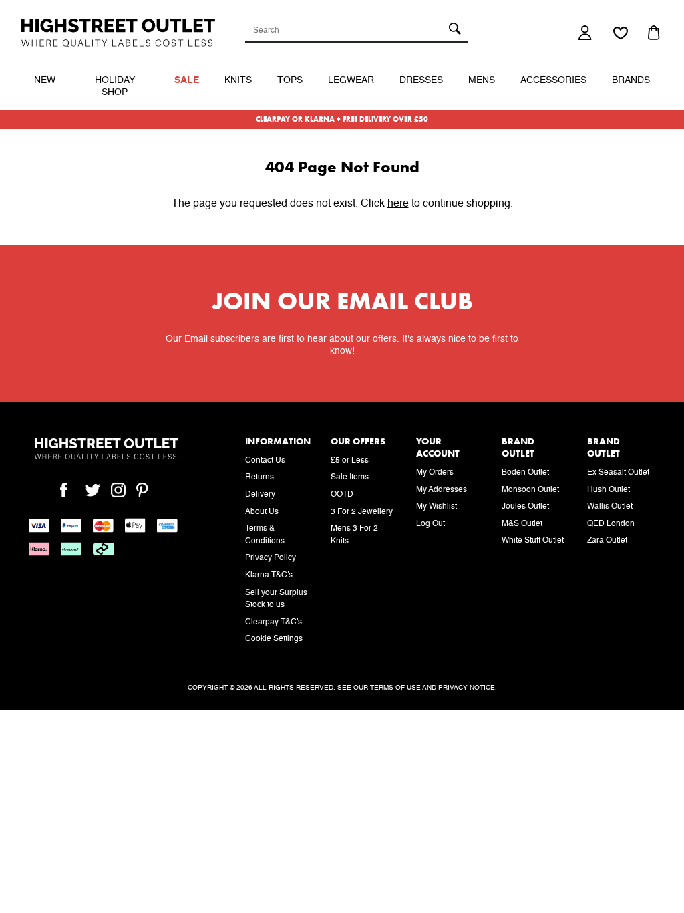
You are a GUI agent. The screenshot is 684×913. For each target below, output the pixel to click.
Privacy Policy (270, 558)
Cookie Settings (274, 639)
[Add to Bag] (655, 33)
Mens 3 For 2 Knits (354, 535)
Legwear (351, 80)
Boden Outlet (525, 473)
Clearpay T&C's (273, 622)
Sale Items (350, 477)
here (398, 204)
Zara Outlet (607, 541)
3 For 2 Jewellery (362, 512)
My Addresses (441, 490)
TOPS (290, 80)
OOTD (342, 495)
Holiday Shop (115, 86)
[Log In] (585, 32)
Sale (186, 80)
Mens (481, 80)
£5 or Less (350, 460)
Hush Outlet (608, 490)
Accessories (553, 80)
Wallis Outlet (610, 507)
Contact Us (265, 460)
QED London (611, 524)
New (44, 80)
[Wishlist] (620, 34)
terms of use (395, 687)
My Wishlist (436, 507)
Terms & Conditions (265, 535)
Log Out (430, 524)
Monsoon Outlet (530, 490)
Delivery (260, 495)
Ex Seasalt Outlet (618, 473)
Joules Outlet (525, 507)
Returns (259, 477)
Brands (631, 80)
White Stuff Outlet (533, 541)
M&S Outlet (522, 524)
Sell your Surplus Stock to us (276, 599)
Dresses (421, 80)
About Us (262, 512)
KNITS (238, 80)
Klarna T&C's (269, 575)
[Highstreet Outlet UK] (118, 33)
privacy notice (466, 687)
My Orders (435, 473)
